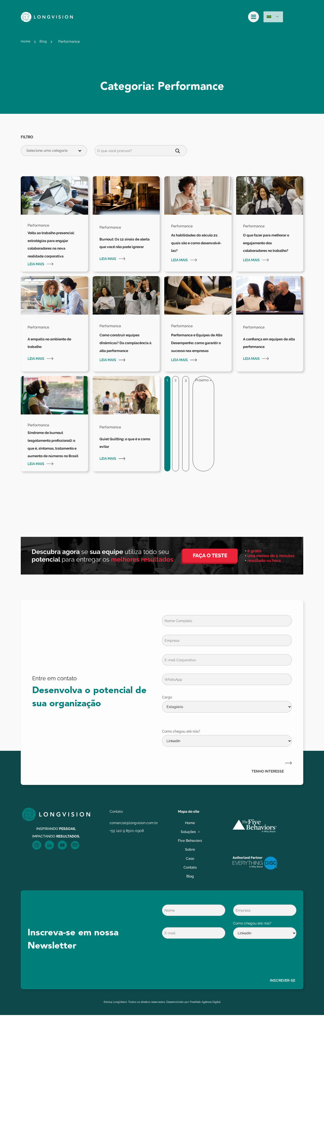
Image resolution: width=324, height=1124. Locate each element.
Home (25, 41)
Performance (69, 41)
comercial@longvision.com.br (134, 823)
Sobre (190, 849)
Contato (190, 867)
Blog (43, 41)
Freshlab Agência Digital (205, 1002)
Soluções (188, 831)
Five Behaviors (190, 840)
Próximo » (203, 380)
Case (190, 858)
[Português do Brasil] (273, 16)
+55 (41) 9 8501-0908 (127, 830)
